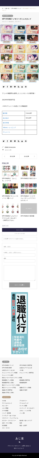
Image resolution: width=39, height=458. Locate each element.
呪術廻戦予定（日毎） (8, 382)
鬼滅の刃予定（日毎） (8, 392)
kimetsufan (12, 147)
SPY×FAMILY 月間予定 (26, 365)
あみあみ (6, 118)
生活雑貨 (4, 425)
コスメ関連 (5, 408)
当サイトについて (19, 448)
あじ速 (19, 438)
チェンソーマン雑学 (7, 375)
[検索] (31, 3)
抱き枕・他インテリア (26, 420)
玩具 (21, 423)
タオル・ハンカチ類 (25, 410)
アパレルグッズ (24, 403)
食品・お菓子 (23, 425)
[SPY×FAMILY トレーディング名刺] (28, 156)
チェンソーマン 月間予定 (27, 373)
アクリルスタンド (7, 403)
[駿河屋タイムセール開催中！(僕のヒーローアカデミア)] (11, 156)
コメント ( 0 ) (19, 230)
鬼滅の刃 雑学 (23, 390)
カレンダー (5, 405)
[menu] (36, 3)
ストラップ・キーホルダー (27, 408)
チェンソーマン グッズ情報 (9, 373)
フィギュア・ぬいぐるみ (9, 415)
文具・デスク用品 (7, 423)
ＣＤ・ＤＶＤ (6, 428)
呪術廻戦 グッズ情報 (8, 380)
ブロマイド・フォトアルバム (10, 418)
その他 (21, 370)
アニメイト (6, 132)
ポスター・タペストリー (9, 420)
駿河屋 (5, 113)
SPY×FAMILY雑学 (7, 368)
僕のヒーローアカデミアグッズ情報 (12, 378)
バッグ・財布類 (6, 413)
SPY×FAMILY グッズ (7, 16)
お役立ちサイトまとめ (8, 370)
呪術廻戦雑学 (23, 382)
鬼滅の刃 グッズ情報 (25, 387)
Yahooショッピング (9, 127)
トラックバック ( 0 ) (19, 233)
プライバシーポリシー (14, 446)
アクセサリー (23, 401)
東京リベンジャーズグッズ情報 (11, 385)
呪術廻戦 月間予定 (25, 380)
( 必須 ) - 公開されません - (13, 252)
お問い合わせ (26, 446)
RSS (19, 442)
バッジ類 (22, 413)
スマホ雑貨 (5, 410)
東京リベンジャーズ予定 (9, 387)
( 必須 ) (7, 246)
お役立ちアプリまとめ (26, 368)
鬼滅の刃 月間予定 (7, 390)
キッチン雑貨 (23, 405)
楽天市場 (6, 123)
